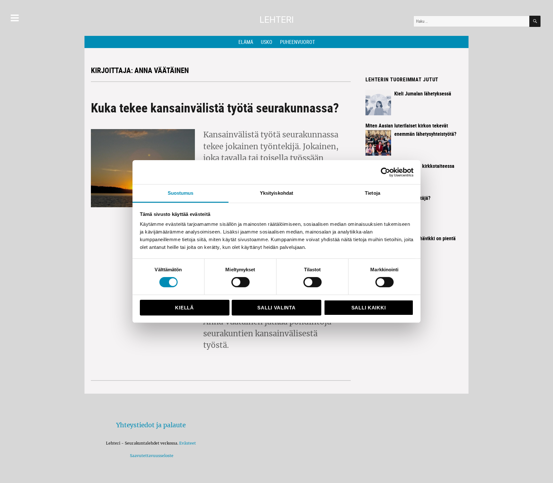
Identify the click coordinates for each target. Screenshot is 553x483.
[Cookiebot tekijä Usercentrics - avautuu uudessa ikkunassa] (385, 172)
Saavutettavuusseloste (150, 455)
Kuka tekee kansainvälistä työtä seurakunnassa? (215, 107)
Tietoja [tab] (372, 193)
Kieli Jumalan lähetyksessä (422, 93)
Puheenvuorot (297, 41)
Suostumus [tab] (181, 193)
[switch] (240, 282)
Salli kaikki (368, 307)
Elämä (245, 41)
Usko (266, 41)
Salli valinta (276, 307)
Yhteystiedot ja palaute (151, 425)
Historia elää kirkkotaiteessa (424, 165)
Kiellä (184, 307)
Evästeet (187, 443)
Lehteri (277, 19)
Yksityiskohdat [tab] (276, 193)
